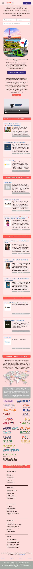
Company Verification (11, 497)
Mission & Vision (10, 477)
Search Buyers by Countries (13, 513)
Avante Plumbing (9, 160)
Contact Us (9, 480)
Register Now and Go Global (16, 72)
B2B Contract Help (11, 531)
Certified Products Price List (13, 547)
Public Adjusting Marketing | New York (14, 142)
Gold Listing (9, 492)
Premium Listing (10, 493)
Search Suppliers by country (13, 526)
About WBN (9, 474)
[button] (9, 20)
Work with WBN (10, 523)
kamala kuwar (8, 182)
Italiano (21, 558)
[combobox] (9, 19)
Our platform (22, 554)
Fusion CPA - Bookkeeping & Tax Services (15, 302)
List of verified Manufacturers (13, 541)
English (3, 558)
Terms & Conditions (11, 479)
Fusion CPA (7, 337)
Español (12, 558)
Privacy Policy (10, 475)
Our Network (9, 529)
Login (27, 3)
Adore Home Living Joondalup (12, 199)
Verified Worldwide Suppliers (13, 546)
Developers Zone (10, 482)
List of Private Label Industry (13, 544)
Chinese (30, 558)
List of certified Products (12, 539)
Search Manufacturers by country (14, 524)
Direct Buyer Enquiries (12, 511)
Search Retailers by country (13, 528)
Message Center (10, 510)
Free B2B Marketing (11, 508)
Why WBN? (9, 506)
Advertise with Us (10, 498)
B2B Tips (9, 515)
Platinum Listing (10, 495)
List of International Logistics (13, 542)
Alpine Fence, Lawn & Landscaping (14, 320)
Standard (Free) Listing (12, 490)
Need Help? (17, 95)
